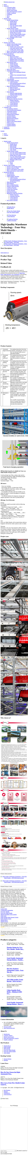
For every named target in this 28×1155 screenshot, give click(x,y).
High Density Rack (11, 62)
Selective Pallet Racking (16, 93)
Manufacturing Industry (12, 118)
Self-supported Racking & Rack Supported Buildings (18, 84)
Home (5, 4)
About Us (6, 6)
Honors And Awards (12, 10)
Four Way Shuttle (5, 911)
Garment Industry (11, 115)
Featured (6, 135)
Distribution (7, 128)
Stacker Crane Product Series (14, 44)
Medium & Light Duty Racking (14, 99)
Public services (10, 122)
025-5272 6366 (7, 1026)
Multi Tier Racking (11, 182)
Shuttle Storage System (12, 28)
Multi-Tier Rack (14, 87)
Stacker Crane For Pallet (13, 45)
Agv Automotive (15, 274)
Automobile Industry (12, 111)
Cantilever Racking (14, 66)
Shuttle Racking (14, 63)
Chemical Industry (11, 125)
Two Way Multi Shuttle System (17, 34)
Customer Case (7, 107)
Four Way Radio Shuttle (16, 25)
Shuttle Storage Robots (12, 20)
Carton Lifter (4, 909)
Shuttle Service (4, 921)
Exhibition (9, 14)
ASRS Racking (14, 82)
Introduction (7, 1034)
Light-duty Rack (11, 55)
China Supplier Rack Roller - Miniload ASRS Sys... (14, 991)
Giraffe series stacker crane (16, 49)
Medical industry (11, 120)
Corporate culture (11, 7)
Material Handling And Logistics (9, 914)
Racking (6, 1060)
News (8, 15)
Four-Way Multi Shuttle (6, 913)
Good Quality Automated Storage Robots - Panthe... (15, 959)
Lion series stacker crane (16, 48)
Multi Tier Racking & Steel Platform (16, 86)
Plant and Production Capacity (14, 11)
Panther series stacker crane (16, 46)
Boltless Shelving (14, 100)
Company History (11, 8)
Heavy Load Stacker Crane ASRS (15, 51)
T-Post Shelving (14, 103)
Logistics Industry (11, 124)
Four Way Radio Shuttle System (18, 31)
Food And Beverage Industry (14, 110)
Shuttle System (7, 18)
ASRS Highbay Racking (13, 80)
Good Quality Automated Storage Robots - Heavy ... (15, 1003)
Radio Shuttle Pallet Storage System (9, 917)
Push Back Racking (12, 97)
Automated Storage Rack (13, 70)
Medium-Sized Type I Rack (17, 59)
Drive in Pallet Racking (15, 68)
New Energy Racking (12, 106)
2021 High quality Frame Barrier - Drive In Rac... (15, 980)
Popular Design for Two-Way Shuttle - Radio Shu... (15, 948)
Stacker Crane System (9, 42)
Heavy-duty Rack (11, 69)
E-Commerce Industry (12, 108)
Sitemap (6, 1091)
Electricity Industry (11, 117)
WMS (11, 41)
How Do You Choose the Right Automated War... (10, 1073)
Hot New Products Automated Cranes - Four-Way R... (15, 970)
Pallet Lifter (3, 916)
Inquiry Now (4, 1016)
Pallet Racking (10, 91)
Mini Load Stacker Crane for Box (15, 52)
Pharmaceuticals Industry (13, 114)
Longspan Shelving (15, 101)
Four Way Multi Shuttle (9, 1050)
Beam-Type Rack (14, 56)
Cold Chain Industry (12, 113)
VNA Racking (10, 79)
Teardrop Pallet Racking (16, 94)
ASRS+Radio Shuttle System (17, 35)
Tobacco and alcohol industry (14, 121)
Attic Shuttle (13, 27)
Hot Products (7, 1090)
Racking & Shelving (9, 53)
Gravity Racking (14, 65)
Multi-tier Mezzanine (15, 89)
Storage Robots (7, 1059)
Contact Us (6, 127)
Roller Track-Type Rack (16, 58)
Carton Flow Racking (12, 96)
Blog (8, 17)
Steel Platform (13, 90)
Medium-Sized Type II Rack (17, 61)
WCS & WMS (10, 38)
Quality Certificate (11, 13)
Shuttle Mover (13, 21)
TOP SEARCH (7, 1094)
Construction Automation (7, 910)
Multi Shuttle (13, 24)
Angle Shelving (14, 104)
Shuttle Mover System (15, 32)
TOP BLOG (7, 1093)
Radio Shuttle (13, 23)
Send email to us (5, 252)
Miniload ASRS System (16, 37)
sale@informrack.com (9, 1028)
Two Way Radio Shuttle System (18, 30)
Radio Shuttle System (6, 918)
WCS (11, 39)
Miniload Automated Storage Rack (18, 77)
